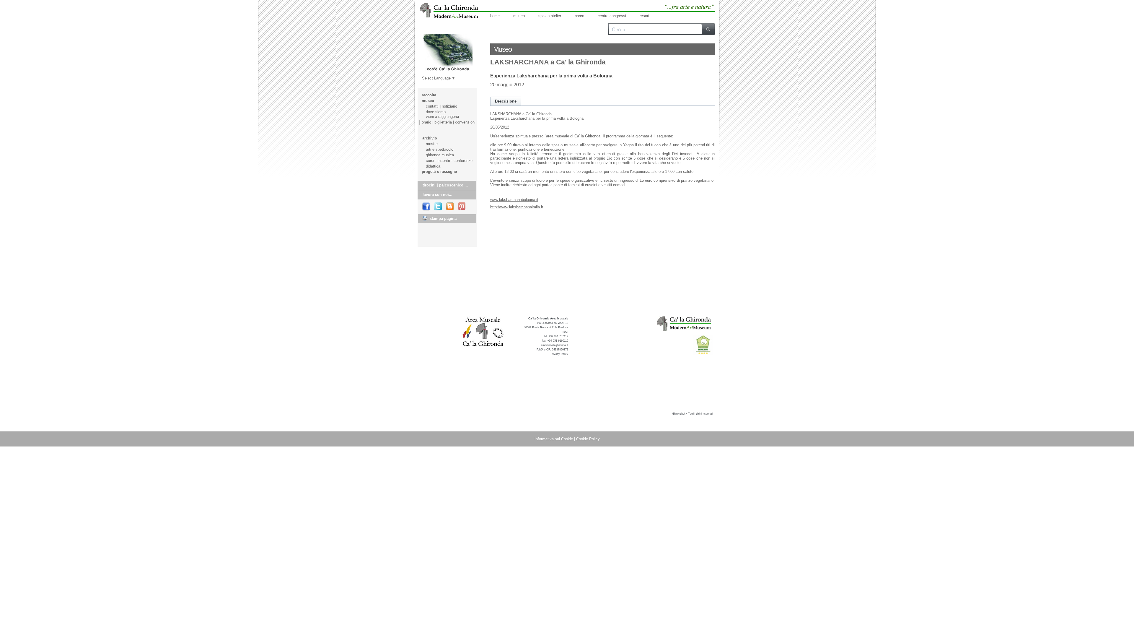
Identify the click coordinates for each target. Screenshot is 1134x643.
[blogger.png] (450, 206)
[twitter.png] (438, 206)
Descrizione (506, 101)
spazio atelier (549, 16)
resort (644, 16)
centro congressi (612, 16)
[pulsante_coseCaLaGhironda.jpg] (447, 52)
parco (579, 16)
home (495, 16)
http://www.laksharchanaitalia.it (516, 207)
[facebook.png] (426, 206)
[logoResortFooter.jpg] (703, 345)
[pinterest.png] (462, 206)
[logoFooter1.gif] (684, 323)
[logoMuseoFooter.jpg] (483, 332)
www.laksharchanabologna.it (514, 199)
